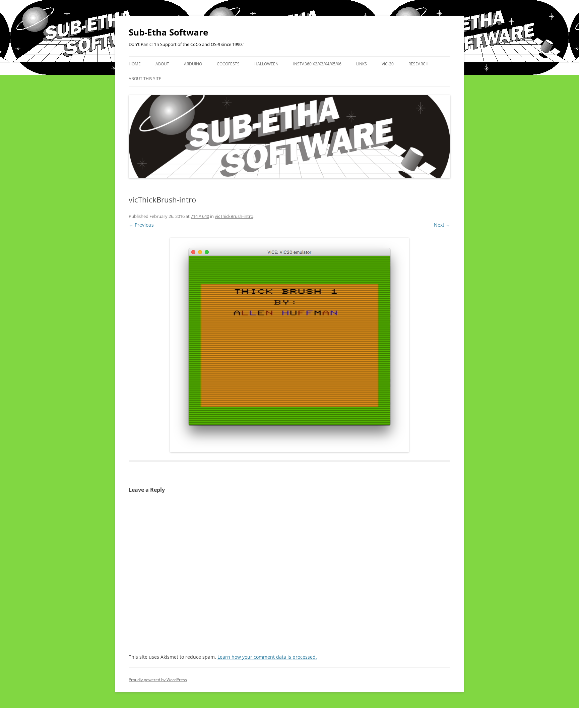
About (162, 64)
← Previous (141, 225)
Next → (442, 225)
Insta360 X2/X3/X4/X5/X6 (317, 64)
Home (135, 64)
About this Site (145, 78)
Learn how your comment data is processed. (267, 657)
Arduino (193, 64)
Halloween (266, 64)
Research (418, 64)
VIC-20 (388, 64)
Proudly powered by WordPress (158, 680)
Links (361, 64)
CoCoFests (228, 64)
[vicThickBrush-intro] (289, 345)
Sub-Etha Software (168, 32)
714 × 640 (200, 216)
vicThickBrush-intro (234, 216)
